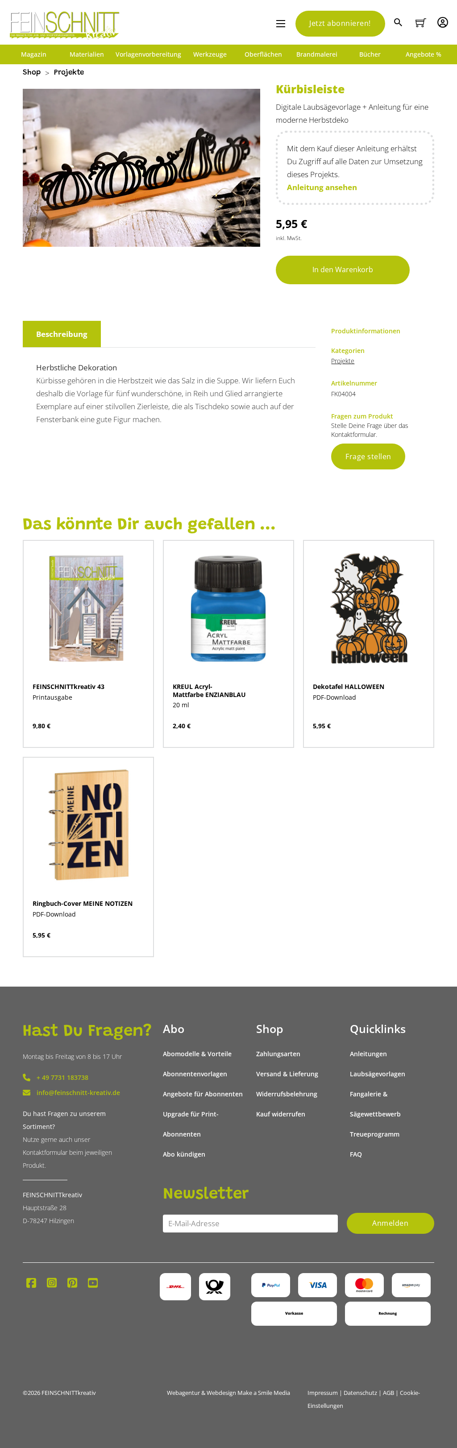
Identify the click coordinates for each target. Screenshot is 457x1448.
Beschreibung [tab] (61, 334)
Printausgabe (52, 697)
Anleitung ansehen (322, 187)
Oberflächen (263, 54)
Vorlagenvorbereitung (148, 54)
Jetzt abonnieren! (340, 23)
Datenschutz (360, 1393)
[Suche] (399, 23)
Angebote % (423, 54)
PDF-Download (334, 697)
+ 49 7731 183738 (62, 1077)
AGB (388, 1393)
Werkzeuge (210, 54)
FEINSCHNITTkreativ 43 (68, 686)
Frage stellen (368, 456)
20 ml (181, 705)
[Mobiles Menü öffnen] (280, 23)
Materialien (87, 54)
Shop (32, 73)
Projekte (69, 73)
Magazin (33, 54)
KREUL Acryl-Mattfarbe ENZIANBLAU (209, 690)
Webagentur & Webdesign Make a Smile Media (228, 1393)
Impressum (322, 1393)
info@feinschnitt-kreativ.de (78, 1092)
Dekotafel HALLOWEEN (348, 686)
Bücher (370, 54)
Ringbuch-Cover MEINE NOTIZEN (83, 903)
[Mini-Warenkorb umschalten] (420, 22)
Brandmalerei (316, 54)
